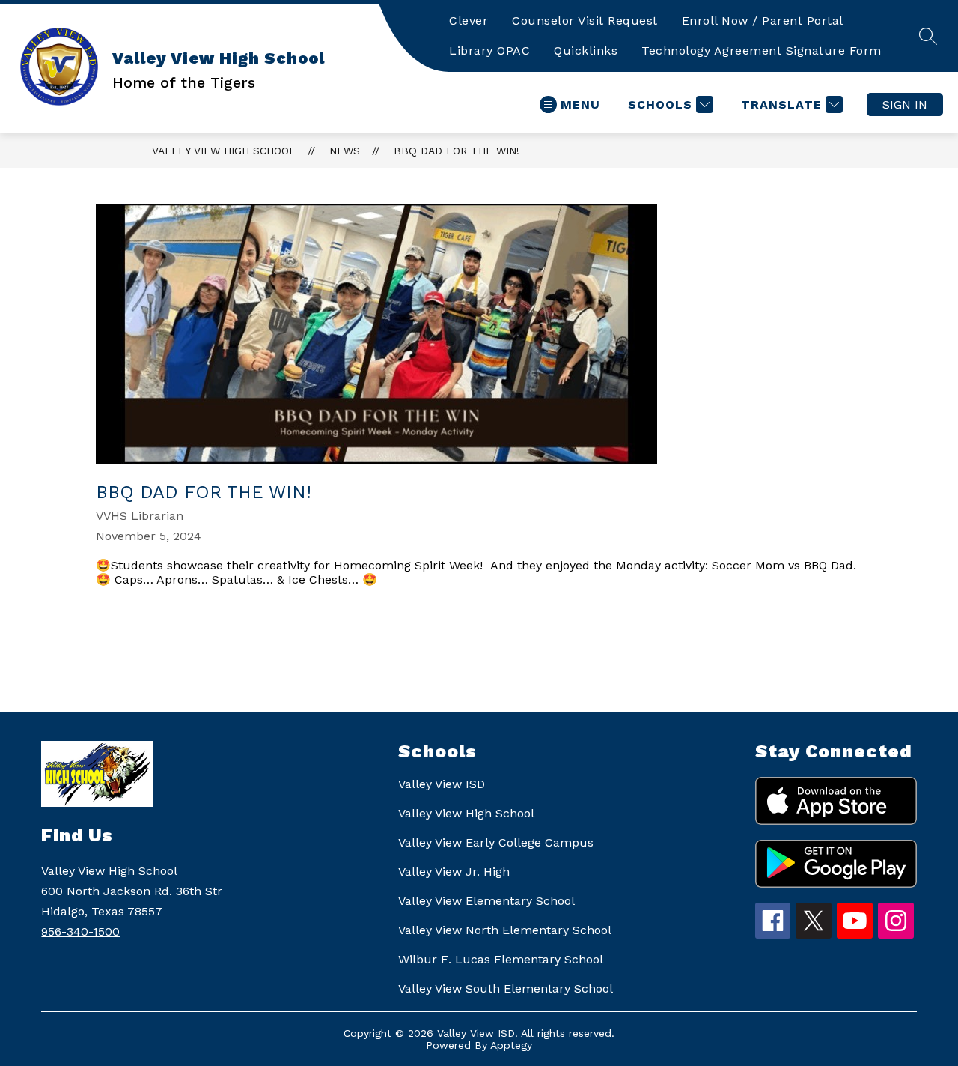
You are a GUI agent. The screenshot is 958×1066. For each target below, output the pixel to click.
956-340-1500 (80, 931)
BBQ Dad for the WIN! (456, 151)
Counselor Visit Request (585, 20)
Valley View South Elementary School (505, 988)
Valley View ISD (441, 784)
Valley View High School (224, 151)
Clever (468, 20)
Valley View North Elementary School (504, 930)
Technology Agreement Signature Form (761, 50)
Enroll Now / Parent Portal (762, 20)
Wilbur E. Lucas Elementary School (500, 959)
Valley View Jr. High (454, 871)
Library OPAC (489, 50)
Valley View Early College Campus (496, 842)
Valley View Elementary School (486, 901)
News (344, 151)
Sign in (904, 104)
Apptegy (511, 1045)
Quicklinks (585, 50)
